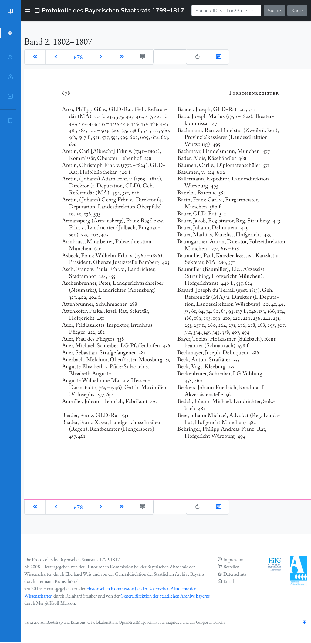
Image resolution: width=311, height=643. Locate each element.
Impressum (233, 559)
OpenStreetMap (132, 622)
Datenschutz (234, 574)
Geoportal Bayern (210, 622)
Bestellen (231, 567)
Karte (297, 10)
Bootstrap (54, 622)
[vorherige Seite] (55, 57)
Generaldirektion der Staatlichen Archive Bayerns (165, 596)
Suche (274, 10)
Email (228, 581)
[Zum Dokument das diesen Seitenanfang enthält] (218, 57)
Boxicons (78, 622)
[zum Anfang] (304, 622)
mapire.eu (173, 622)
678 (78, 57)
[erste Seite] (35, 57)
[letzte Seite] (121, 57)
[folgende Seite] (100, 57)
